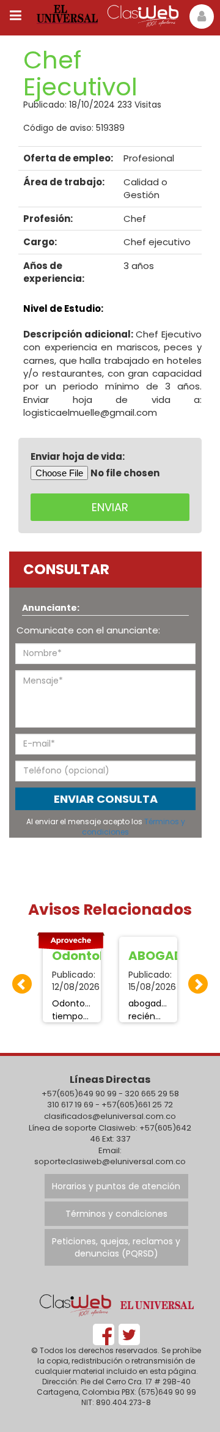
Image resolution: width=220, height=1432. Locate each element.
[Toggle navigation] (15, 16)
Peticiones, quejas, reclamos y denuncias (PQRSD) (116, 1247)
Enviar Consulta (106, 798)
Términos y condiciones (116, 1214)
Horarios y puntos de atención (116, 1186)
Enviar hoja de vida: (78, 456)
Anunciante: (50, 607)
